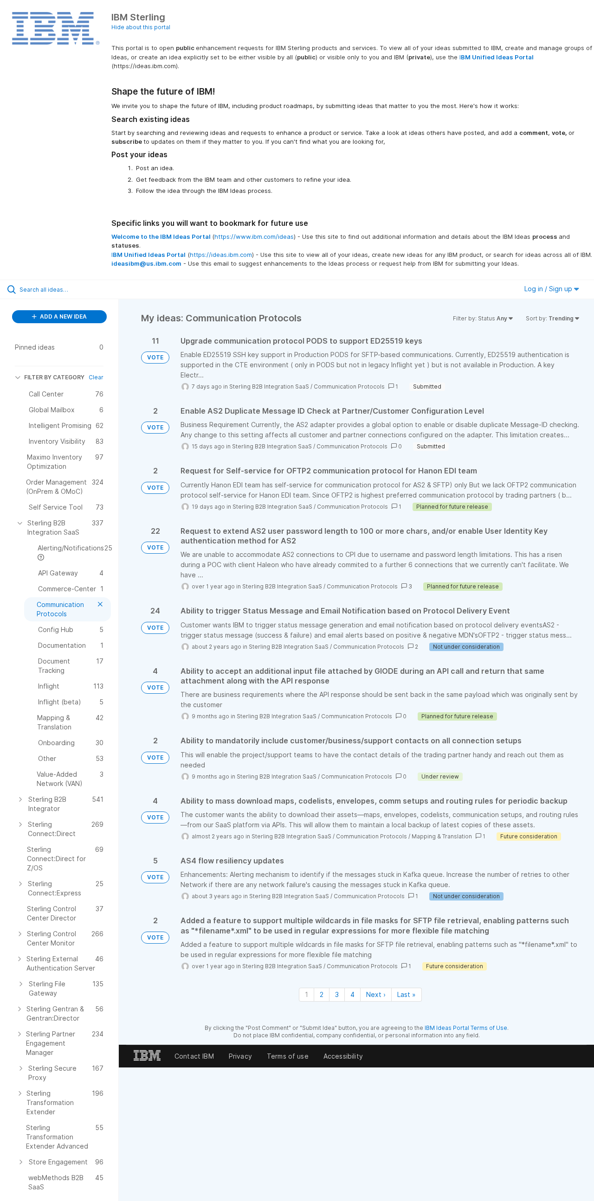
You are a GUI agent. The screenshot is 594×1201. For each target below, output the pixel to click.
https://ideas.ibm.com (221, 254)
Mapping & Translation (442, 836)
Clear (96, 377)
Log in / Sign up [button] (549, 289)
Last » (406, 994)
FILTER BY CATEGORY (54, 377)
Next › (376, 994)
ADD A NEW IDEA (63, 316)
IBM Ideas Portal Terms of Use (466, 1027)
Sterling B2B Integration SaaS (269, 386)
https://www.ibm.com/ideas (254, 236)
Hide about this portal (140, 27)
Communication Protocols (349, 386)
